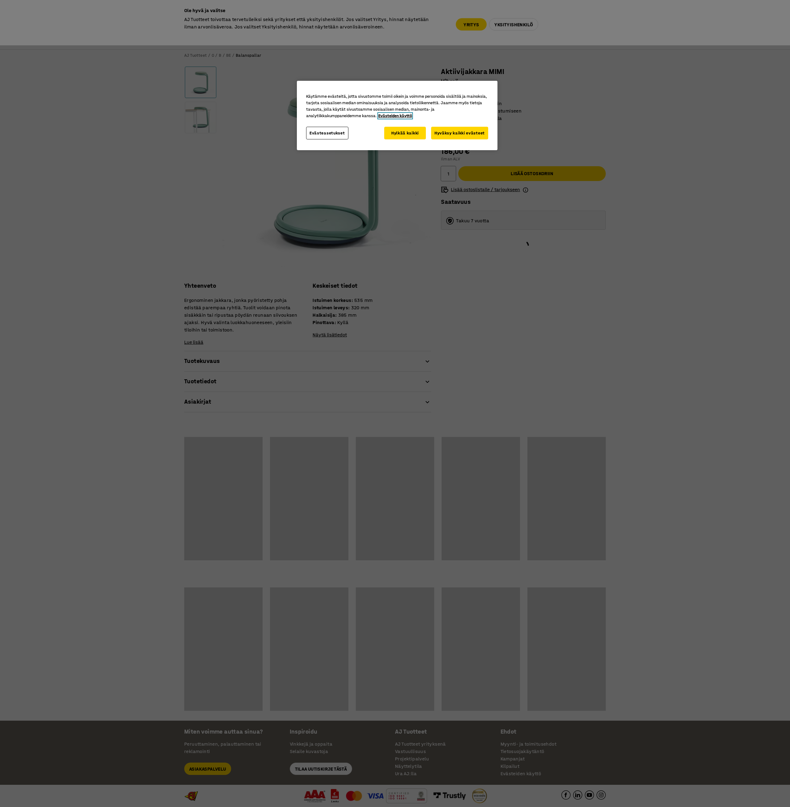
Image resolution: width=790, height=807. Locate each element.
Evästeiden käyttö (395, 115)
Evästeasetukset (327, 133)
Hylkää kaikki (405, 133)
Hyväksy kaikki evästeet (459, 133)
